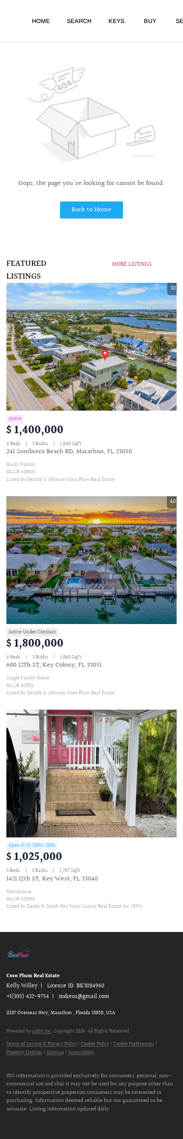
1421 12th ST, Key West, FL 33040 (52, 879)
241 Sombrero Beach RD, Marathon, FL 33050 (69, 451)
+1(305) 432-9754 (27, 996)
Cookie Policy (95, 1044)
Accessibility (81, 1053)
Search (79, 20)
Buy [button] (150, 20)
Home (41, 20)
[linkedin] (27, 1122)
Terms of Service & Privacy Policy (41, 1044)
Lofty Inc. (42, 1031)
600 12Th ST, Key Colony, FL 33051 (54, 665)
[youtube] (44, 1122)
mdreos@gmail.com (84, 996)
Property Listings (24, 1053)
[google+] (61, 1122)
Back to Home (91, 209)
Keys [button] (116, 20)
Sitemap (55, 1053)
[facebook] (10, 1122)
